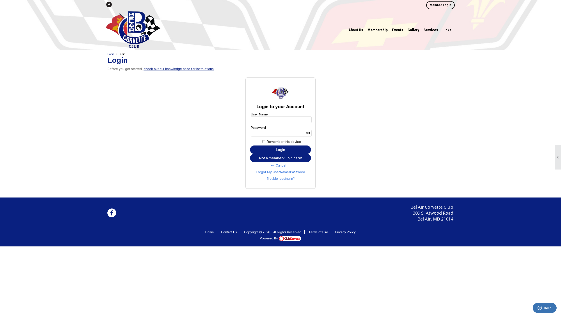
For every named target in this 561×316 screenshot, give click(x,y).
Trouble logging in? (280, 178)
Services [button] (431, 30)
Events (397, 30)
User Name (259, 114)
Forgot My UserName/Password (280, 172)
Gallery (413, 30)
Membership (377, 30)
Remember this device (284, 142)
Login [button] (280, 149)
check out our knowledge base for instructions (179, 69)
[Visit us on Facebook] (109, 4)
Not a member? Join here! (280, 158)
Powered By (269, 238)
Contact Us (229, 232)
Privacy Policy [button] (345, 232)
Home (110, 54)
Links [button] (446, 30)
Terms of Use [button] (318, 232)
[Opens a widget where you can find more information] (545, 308)
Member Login (440, 5)
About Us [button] (355, 30)
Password (258, 128)
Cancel (278, 165)
